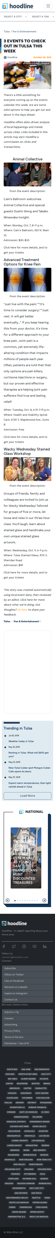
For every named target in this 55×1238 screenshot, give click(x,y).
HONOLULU (29, 1131)
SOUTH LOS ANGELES (19, 1203)
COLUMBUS (27, 1098)
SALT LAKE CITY (36, 1188)
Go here (22, 609)
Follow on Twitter (14, 975)
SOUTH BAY (12, 1069)
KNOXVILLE (30, 1136)
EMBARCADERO (21, 1117)
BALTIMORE (22, 1084)
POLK (42, 1174)
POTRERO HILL (29, 1179)
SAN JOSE (26, 1069)
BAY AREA (12, 1079)
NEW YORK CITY (44, 1160)
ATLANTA (44, 1079)
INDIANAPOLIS (13, 1136)
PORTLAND (13, 1179)
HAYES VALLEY (39, 1126)
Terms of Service (13, 1037)
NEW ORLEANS (26, 1160)
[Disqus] (27, 671)
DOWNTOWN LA (17, 1107)
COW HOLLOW (42, 1098)
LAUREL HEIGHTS (20, 1141)
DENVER (20, 1103)
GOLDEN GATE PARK (19, 1126)
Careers (8, 1018)
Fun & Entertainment (24, 32)
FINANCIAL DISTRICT (16, 1122)
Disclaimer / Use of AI (16, 1043)
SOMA (47, 1198)
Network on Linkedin (16, 987)
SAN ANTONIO (21, 1193)
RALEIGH (9, 1183)
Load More (27, 795)
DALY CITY (46, 1074)
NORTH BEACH (35, 1164)
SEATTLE (36, 1198)
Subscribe (10, 968)
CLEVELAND (12, 1098)
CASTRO (27, 1088)
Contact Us (10, 1000)
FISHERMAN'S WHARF (39, 1122)
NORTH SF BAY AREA (28, 1074)
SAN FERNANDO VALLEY (17, 1198)
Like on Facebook (14, 981)
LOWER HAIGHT (14, 1145)
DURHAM (11, 1112)
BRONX (47, 1084)
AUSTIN (9, 1084)
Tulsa (7, 32)
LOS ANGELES (38, 1141)
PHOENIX (15, 1174)
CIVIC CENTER (41, 1093)
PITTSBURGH (30, 1174)
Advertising (10, 1025)
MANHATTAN (31, 1145)
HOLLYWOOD (14, 1131)
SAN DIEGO (36, 1193)
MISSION (44, 1155)
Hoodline (12, 57)
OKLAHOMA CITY (12, 1169)
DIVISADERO (45, 1103)
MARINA (45, 1145)
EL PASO (45, 1112)
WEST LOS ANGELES (39, 1217)
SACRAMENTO (19, 1188)
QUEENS (44, 1179)
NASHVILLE (10, 1160)
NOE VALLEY (19, 1164)
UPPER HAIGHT (37, 1212)
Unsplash (45, 64)
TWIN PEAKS (41, 1207)
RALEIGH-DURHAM (26, 1183)
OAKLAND (10, 1074)
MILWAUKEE (13, 1155)
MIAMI (26, 1150)
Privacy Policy (12, 1031)
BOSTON (35, 1084)
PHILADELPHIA (44, 1169)
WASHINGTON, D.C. (16, 1217)
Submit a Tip (11, 1012)
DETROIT (32, 1103)
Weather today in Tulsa (21, 741)
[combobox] (14, 16)
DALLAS (8, 1103)
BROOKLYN (15, 1088)
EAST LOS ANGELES (28, 1112)
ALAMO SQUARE (28, 1079)
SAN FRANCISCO (42, 1069)
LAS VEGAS (44, 1136)
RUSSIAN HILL (45, 1183)
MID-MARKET (39, 1150)
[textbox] (14, 16)
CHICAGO (12, 1093)
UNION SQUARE (19, 1212)
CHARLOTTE (40, 1088)
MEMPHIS (14, 1150)
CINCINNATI (26, 1093)
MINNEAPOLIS (29, 1155)
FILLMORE (37, 1117)
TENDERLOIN (26, 1207)
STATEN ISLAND (40, 1203)
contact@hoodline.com (15, 957)
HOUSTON (43, 1131)
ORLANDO (28, 1169)
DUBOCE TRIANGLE (37, 1107)
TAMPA (12, 1207)
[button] (8, 900)
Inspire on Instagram (16, 993)
